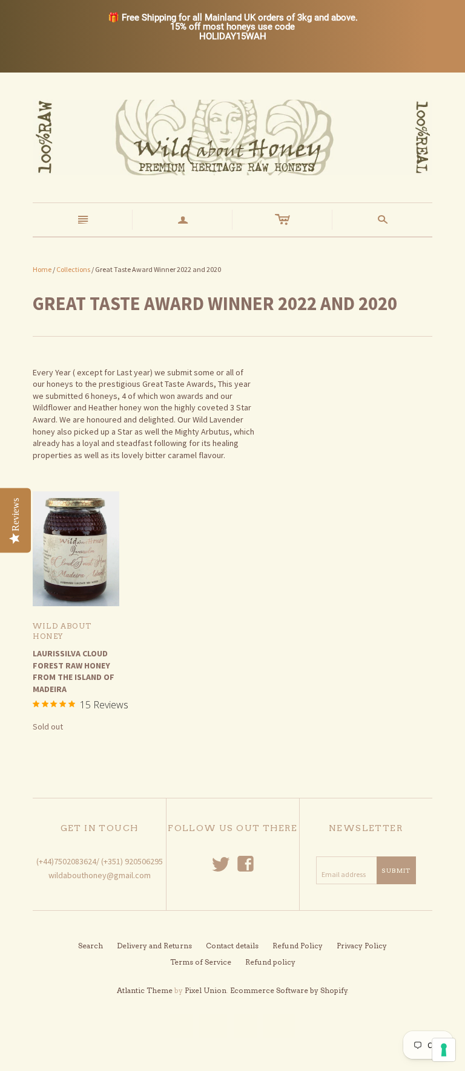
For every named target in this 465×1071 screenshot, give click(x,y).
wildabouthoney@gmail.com (99, 875)
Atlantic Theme (145, 990)
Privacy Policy (362, 945)
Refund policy (270, 961)
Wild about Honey (62, 631)
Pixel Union (205, 990)
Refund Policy (297, 945)
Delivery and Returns (154, 945)
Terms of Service (200, 961)
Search (90, 945)
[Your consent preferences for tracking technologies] (443, 1049)
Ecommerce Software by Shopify (289, 990)
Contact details (232, 945)
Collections (73, 269)
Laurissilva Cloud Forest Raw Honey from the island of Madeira (73, 671)
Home (42, 269)
